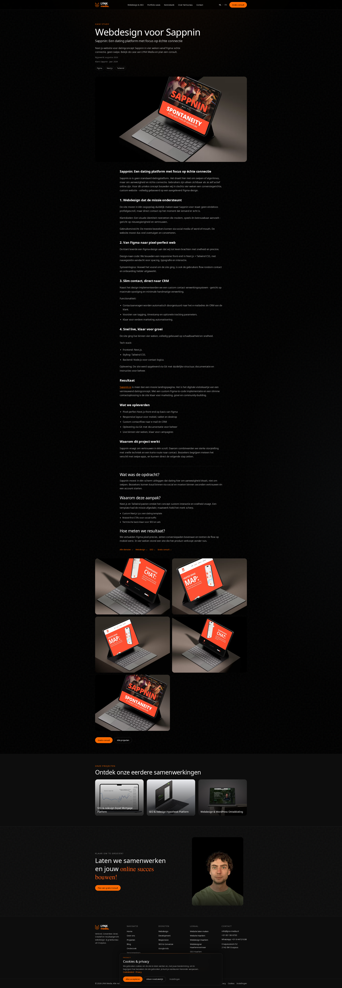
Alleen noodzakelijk (154, 979)
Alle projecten (123, 740)
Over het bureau (185, 4)
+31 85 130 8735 (229, 935)
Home (129, 931)
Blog (129, 944)
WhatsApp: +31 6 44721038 (234, 939)
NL (220, 4)
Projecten (131, 939)
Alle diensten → (126, 549)
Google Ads (163, 948)
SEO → (153, 549)
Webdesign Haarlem (199, 939)
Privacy (139, 972)
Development (164, 935)
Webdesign (163, 931)
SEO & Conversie (165, 944)
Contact (199, 4)
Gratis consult (238, 4)
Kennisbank (169, 4)
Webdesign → (141, 549)
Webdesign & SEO (136, 4)
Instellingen (175, 979)
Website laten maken (199, 931)
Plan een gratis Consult (108, 888)
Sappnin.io (125, 387)
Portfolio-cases (153, 4)
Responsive (163, 939)
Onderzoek (132, 948)
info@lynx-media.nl (230, 931)
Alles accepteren (133, 979)
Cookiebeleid (128, 972)
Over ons (131, 935)
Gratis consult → (165, 549)
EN (226, 4)
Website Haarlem (197, 935)
